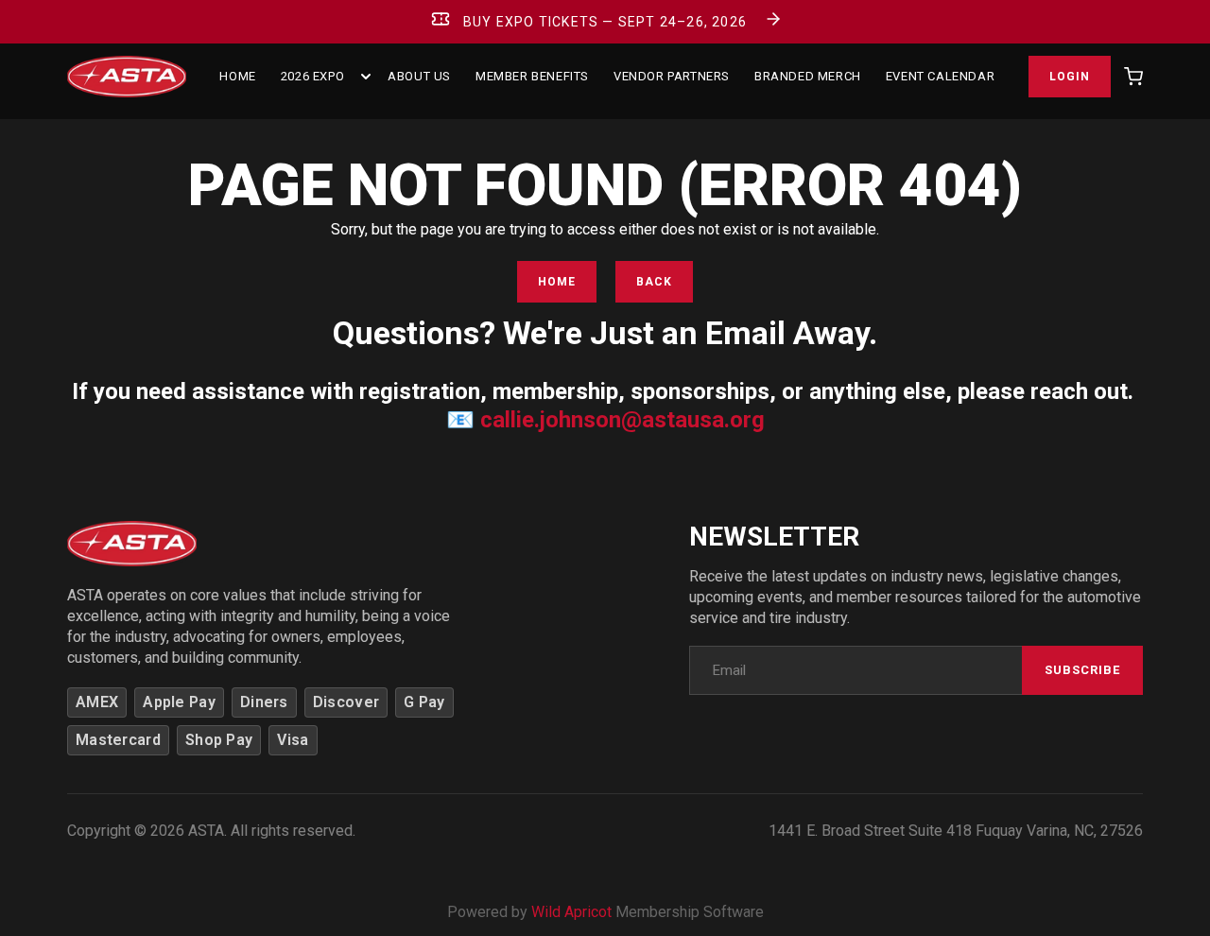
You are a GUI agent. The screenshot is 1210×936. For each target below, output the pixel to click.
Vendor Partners (672, 76)
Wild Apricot (571, 912)
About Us (419, 76)
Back (654, 281)
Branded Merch (807, 76)
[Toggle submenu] (365, 76)
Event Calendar (940, 76)
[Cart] (1133, 76)
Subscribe (1082, 670)
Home (557, 281)
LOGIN (1069, 76)
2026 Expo (312, 76)
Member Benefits (532, 76)
